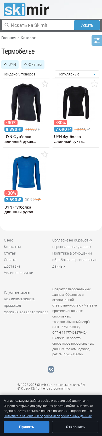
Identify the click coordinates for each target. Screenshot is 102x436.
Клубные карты (17, 292)
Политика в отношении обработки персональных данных (74, 259)
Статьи (10, 253)
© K (44, 388)
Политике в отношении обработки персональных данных (48, 416)
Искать (87, 25)
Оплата (10, 260)
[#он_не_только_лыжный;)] (26, 9)
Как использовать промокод (19, 302)
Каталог (28, 38)
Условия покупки (18, 273)
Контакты (12, 247)
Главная (8, 38)
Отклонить (75, 427)
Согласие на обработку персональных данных (72, 243)
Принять (26, 427)
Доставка (12, 266)
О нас (8, 240)
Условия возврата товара (26, 312)
